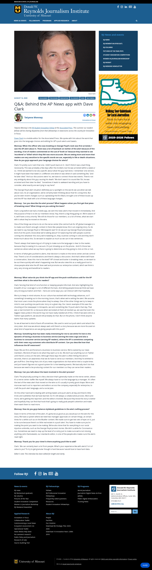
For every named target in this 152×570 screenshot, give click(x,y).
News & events (20, 21)
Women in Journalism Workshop (116, 59)
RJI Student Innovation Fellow (43, 128)
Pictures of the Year (21, 499)
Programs (47, 21)
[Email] (90, 115)
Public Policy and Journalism (24, 537)
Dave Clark (18, 138)
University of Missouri (37, 15)
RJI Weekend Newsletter (23, 507)
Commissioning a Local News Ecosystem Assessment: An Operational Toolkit (25, 526)
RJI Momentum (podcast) (112, 44)
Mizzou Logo (17, 9)
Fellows (48, 490)
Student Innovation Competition (116, 55)
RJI (56, 9)
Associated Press (66, 128)
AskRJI (145, 565)
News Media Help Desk (22, 532)
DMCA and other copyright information (114, 559)
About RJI (50, 513)
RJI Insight (107, 62)
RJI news (106, 40)
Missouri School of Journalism (26, 2)
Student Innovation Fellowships (57, 504)
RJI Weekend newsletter (112, 66)
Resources (50, 502)
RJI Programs (83, 486)
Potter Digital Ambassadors (88, 499)
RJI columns (108, 47)
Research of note (20, 540)
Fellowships (34, 21)
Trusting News (83, 502)
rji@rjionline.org (117, 504)
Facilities (49, 520)
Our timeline (50, 523)
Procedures (54, 98)
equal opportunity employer (72, 564)
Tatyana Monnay (33, 117)
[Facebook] (84, 115)
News (83, 98)
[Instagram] (94, 115)
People (48, 518)
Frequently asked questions (56, 499)
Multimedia (91, 98)
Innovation (64, 98)
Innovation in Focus (88, 120)
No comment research (22, 534)
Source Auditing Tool (22, 543)
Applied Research (61, 21)
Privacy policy (132, 559)
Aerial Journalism (84, 490)
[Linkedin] (87, 115)
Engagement (43, 98)
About (74, 21)
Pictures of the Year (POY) (113, 51)
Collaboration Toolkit (21, 520)
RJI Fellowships (52, 486)
